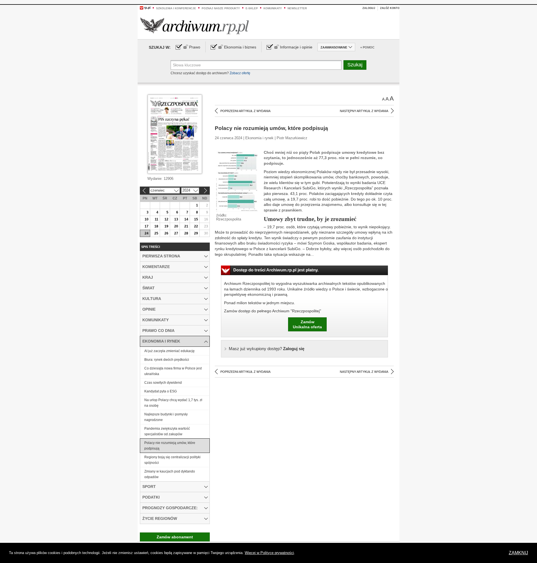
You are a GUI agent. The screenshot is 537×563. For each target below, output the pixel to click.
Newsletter (297, 8)
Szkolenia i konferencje (176, 8)
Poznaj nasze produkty (221, 8)
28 (186, 233)
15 (196, 219)
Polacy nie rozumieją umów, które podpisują (169, 445)
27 (176, 233)
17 (147, 226)
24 (147, 233)
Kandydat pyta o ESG (160, 391)
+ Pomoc (367, 47)
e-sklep (252, 8)
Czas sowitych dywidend (163, 383)
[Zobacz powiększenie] (237, 181)
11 (156, 219)
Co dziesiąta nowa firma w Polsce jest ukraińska (173, 371)
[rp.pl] (145, 7)
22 (196, 226)
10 (147, 219)
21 (186, 226)
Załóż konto (389, 8)
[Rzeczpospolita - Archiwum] (194, 25)
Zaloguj (368, 8)
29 (196, 233)
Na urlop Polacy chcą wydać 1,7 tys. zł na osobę (173, 403)
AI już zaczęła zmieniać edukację (169, 351)
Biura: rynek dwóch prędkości (166, 360)
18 (156, 226)
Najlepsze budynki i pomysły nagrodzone (166, 417)
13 (176, 219)
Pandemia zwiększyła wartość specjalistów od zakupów (167, 431)
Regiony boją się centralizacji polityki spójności (172, 460)
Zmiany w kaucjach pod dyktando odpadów (169, 474)
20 (176, 226)
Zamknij (518, 552)
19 (166, 226)
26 (166, 233)
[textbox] (256, 65)
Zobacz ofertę (240, 73)
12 (166, 219)
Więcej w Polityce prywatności (269, 553)
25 (156, 233)
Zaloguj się (266, 348)
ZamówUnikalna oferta (307, 324)
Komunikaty (272, 8)
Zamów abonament (175, 537)
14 (186, 219)
